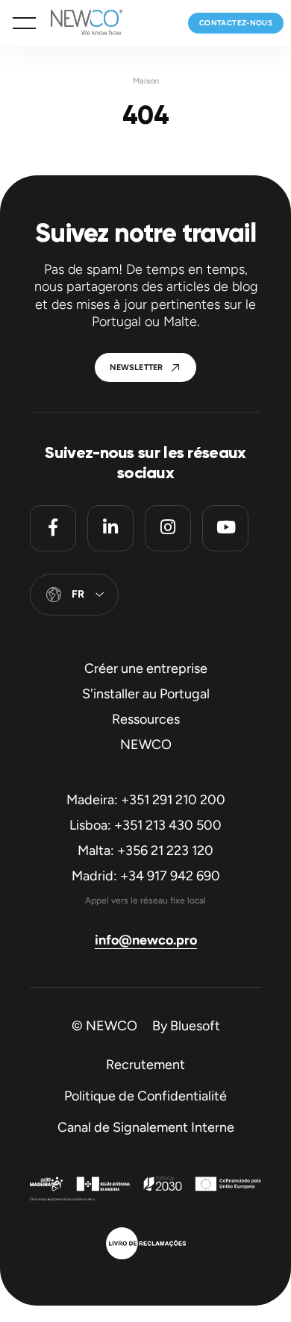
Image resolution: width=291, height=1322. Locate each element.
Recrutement (145, 1064)
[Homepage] (79, 23)
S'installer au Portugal (146, 694)
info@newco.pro (146, 940)
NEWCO (146, 744)
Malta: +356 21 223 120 (145, 850)
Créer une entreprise (145, 668)
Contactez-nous (235, 23)
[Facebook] (53, 528)
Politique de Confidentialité (145, 1096)
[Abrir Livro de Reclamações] (146, 1245)
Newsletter (136, 367)
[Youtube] (225, 528)
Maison (146, 81)
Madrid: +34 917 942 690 (146, 876)
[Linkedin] (110, 528)
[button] (24, 23)
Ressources (146, 719)
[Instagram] (168, 528)
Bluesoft (195, 1026)
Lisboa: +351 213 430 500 (145, 825)
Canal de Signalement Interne (145, 1127)
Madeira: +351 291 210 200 (145, 800)
